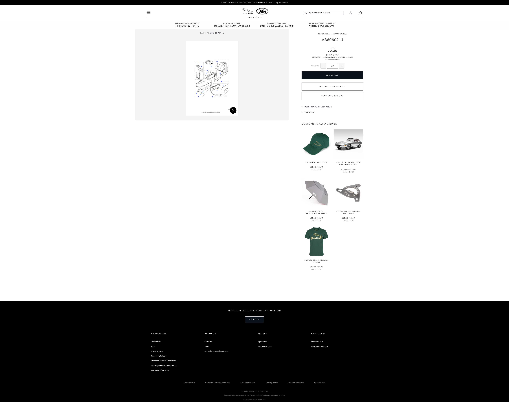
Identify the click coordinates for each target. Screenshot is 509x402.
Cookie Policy (319, 382)
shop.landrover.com (319, 346)
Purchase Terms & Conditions (163, 361)
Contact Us (156, 342)
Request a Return (158, 356)
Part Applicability (332, 96)
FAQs (153, 346)
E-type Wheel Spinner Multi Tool (348, 212)
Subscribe (254, 319)
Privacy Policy (272, 382)
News (207, 346)
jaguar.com (262, 342)
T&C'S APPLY (283, 3)
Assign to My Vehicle (332, 86)
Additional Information (318, 107)
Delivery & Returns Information (164, 365)
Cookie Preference (296, 382)
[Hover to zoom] (212, 78)
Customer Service (248, 382)
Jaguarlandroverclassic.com (216, 351)
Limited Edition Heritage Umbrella (316, 212)
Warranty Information (160, 370)
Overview (208, 342)
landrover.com (317, 342)
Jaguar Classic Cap (316, 162)
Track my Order (157, 351)
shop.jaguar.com (264, 346)
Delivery (309, 112)
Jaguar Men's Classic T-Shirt (316, 261)
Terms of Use (189, 382)
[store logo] (254, 13)
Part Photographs (212, 33)
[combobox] (323, 13)
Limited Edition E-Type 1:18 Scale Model (348, 163)
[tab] (332, 107)
